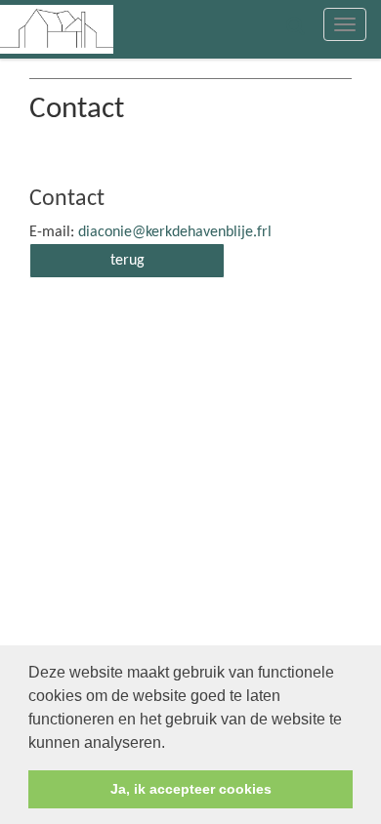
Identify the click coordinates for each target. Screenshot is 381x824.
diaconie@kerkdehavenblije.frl (175, 232)
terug (127, 260)
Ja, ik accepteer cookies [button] (191, 789)
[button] (172, 744)
